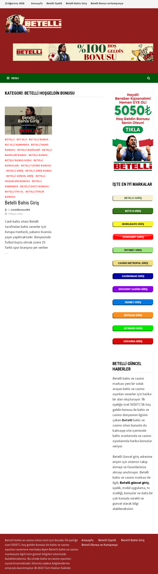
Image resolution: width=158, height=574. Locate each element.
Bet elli (22, 139)
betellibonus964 (20, 209)
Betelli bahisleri (28, 150)
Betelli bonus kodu (18, 160)
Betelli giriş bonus (38, 170)
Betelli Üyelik (54, 3)
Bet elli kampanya (17, 144)
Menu (15, 78)
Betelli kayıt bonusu (34, 186)
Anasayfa (37, 3)
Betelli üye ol (14, 191)
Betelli (9, 139)
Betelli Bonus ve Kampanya (107, 3)
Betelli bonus (38, 155)
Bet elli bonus (38, 139)
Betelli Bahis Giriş (76, 3)
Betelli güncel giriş (20, 176)
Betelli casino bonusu (36, 165)
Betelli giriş (14, 170)
